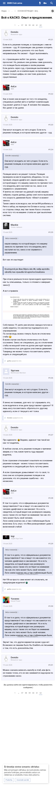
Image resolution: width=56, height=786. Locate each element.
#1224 (50, 150)
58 (26, 25)
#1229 (50, 544)
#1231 (50, 665)
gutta (9, 361)
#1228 (50, 498)
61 (37, 25)
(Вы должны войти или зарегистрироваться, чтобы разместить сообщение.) (28, 686)
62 (41, 25)
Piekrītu (9, 780)
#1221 (50, 40)
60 (33, 25)
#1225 (50, 232)
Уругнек (15, 370)
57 (22, 25)
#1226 (50, 378)
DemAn (14, 32)
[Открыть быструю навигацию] (53, 11)
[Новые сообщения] (40, 3)
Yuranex (15, 599)
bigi (12, 536)
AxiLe (13, 86)
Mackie (14, 225)
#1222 (50, 94)
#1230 (50, 606)
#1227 (50, 435)
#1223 (50, 125)
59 (30, 25)
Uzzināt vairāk (23, 780)
